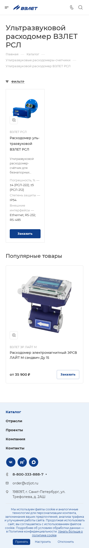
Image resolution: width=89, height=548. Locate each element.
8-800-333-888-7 (28, 474)
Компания (15, 439)
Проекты (14, 430)
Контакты (15, 448)
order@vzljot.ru (25, 483)
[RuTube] (22, 462)
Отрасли (14, 421)
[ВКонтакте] (10, 462)
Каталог (13, 412)
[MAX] (33, 462)
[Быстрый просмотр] (14, 120)
